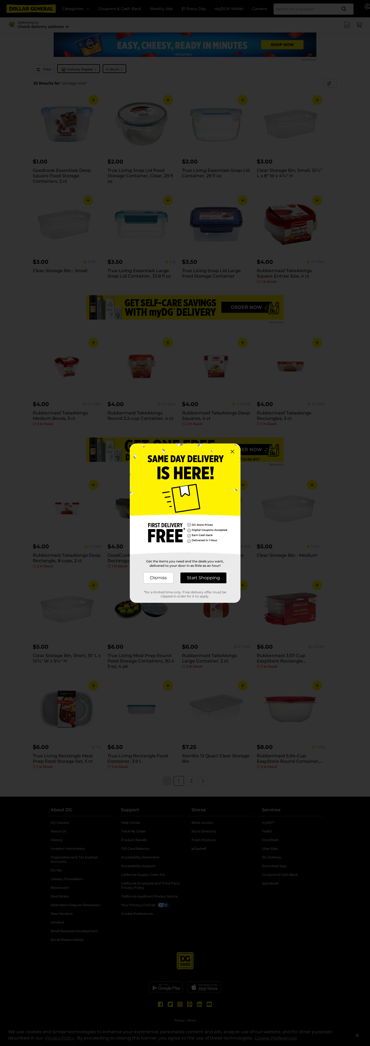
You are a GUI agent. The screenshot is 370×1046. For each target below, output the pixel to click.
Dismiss (158, 577)
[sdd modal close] (232, 451)
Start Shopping (203, 577)
